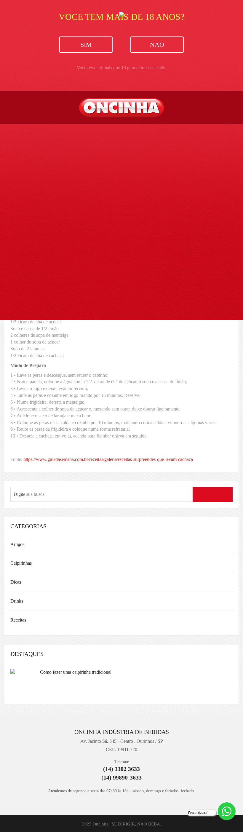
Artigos (17, 544)
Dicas (15, 582)
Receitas (18, 619)
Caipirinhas (21, 563)
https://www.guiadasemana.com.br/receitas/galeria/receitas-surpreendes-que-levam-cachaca (108, 459)
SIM (86, 44)
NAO (157, 44)
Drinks (16, 600)
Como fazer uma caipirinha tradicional (75, 672)
